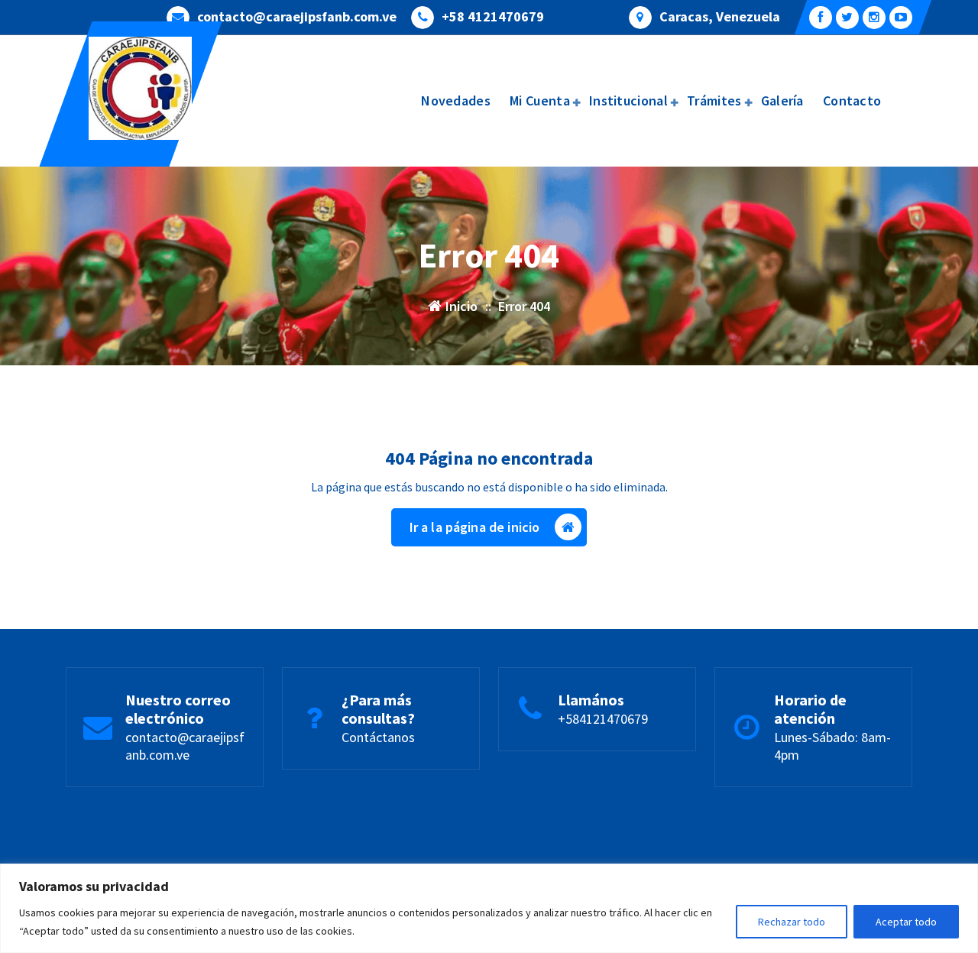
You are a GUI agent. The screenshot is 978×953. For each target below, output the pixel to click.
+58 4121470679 (493, 16)
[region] (489, 908)
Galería (782, 100)
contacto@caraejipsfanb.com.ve (297, 16)
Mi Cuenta (540, 100)
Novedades (456, 100)
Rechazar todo (791, 922)
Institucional (628, 100)
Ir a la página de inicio (475, 527)
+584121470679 (603, 719)
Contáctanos (378, 737)
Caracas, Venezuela (719, 16)
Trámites (714, 100)
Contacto (852, 100)
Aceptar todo (906, 922)
